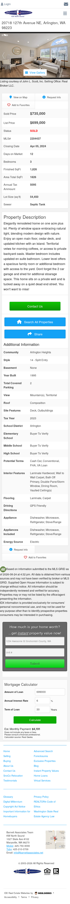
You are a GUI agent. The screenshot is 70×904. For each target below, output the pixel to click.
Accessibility (10, 897)
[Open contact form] (66, 4)
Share (37, 334)
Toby (9, 849)
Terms (24, 897)
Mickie (9, 845)
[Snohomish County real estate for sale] (27, 871)
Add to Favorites (20, 105)
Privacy (35, 897)
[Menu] (65, 13)
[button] (3, 55)
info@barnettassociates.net (28, 852)
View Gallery (37, 72)
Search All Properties (38, 322)
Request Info (53, 97)
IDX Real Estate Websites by (19, 893)
